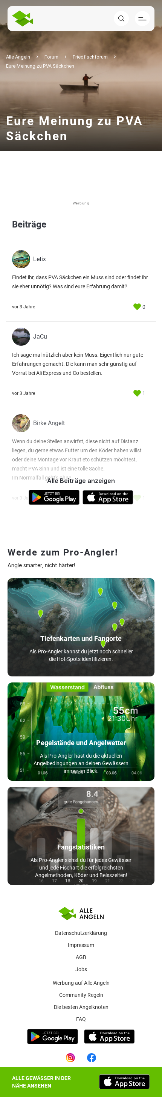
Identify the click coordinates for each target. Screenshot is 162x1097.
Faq (81, 1019)
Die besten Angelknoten (81, 1007)
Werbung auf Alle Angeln (81, 983)
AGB (81, 957)
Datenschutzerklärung (81, 933)
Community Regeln (81, 995)
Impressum (81, 945)
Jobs (81, 969)
